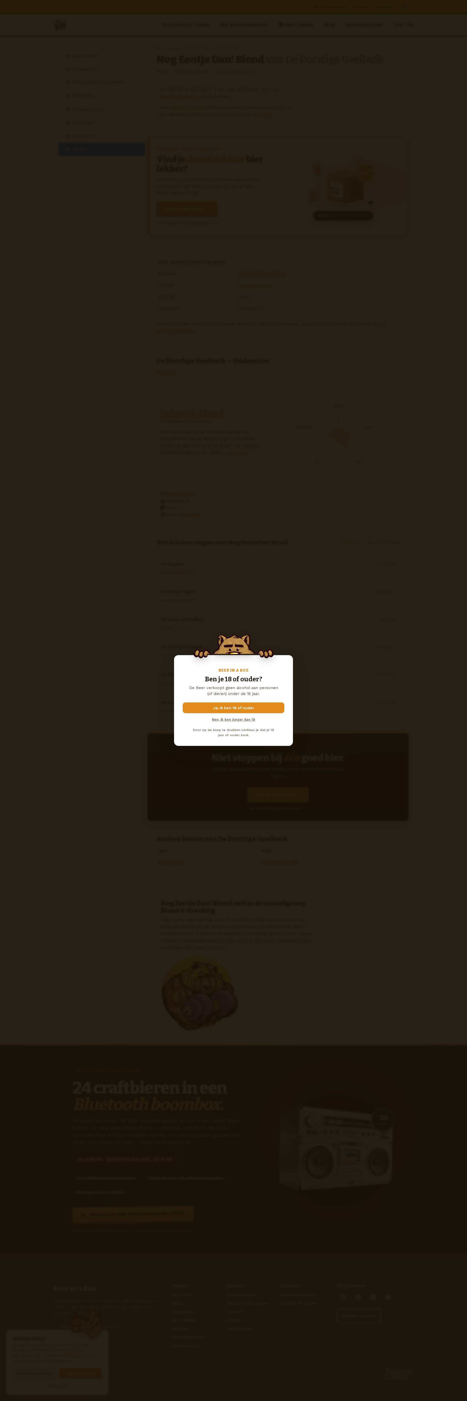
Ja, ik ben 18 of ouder (233, 708)
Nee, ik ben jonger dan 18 (233, 720)
